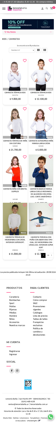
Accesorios (14, 322)
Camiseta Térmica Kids (15, 93)
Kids (4, 39)
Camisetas (14, 39)
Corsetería (14, 297)
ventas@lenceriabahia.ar (18, 404)
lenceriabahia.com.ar (39, 404)
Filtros (11, 32)
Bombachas (14, 300)
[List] (44, 50)
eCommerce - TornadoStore (29, 418)
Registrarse (14, 351)
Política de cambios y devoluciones (39, 332)
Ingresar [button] (13, 354)
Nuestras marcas (17, 325)
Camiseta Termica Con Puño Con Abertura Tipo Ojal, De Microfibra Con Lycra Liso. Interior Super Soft (41, 242)
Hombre (13, 316)
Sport (11, 303)
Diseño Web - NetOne (11, 418)
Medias (12, 313)
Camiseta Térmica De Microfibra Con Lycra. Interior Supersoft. (15, 240)
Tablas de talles (40, 319)
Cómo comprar (40, 300)
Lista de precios (40, 316)
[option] (28, 24)
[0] (51, 8)
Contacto (37, 297)
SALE (35, 303)
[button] (47, 8)
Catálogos (37, 313)
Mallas (12, 306)
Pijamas (13, 310)
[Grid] (38, 50)
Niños (12, 319)
